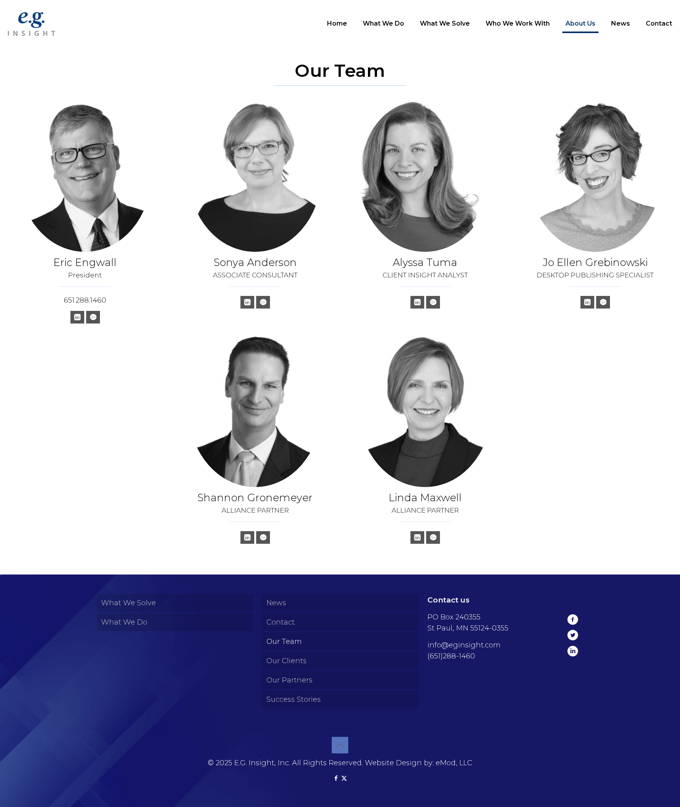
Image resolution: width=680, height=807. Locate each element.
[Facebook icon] (336, 778)
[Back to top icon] (340, 745)
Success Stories (293, 699)
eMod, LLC (454, 763)
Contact (280, 622)
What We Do (124, 622)
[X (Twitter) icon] (344, 778)
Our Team (284, 641)
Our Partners (289, 680)
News (276, 603)
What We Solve (128, 603)
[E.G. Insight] (31, 23)
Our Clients (286, 660)
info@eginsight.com (464, 645)
